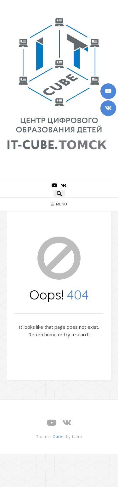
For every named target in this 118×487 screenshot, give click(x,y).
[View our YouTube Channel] (108, 91)
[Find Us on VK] (108, 108)
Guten (59, 436)
